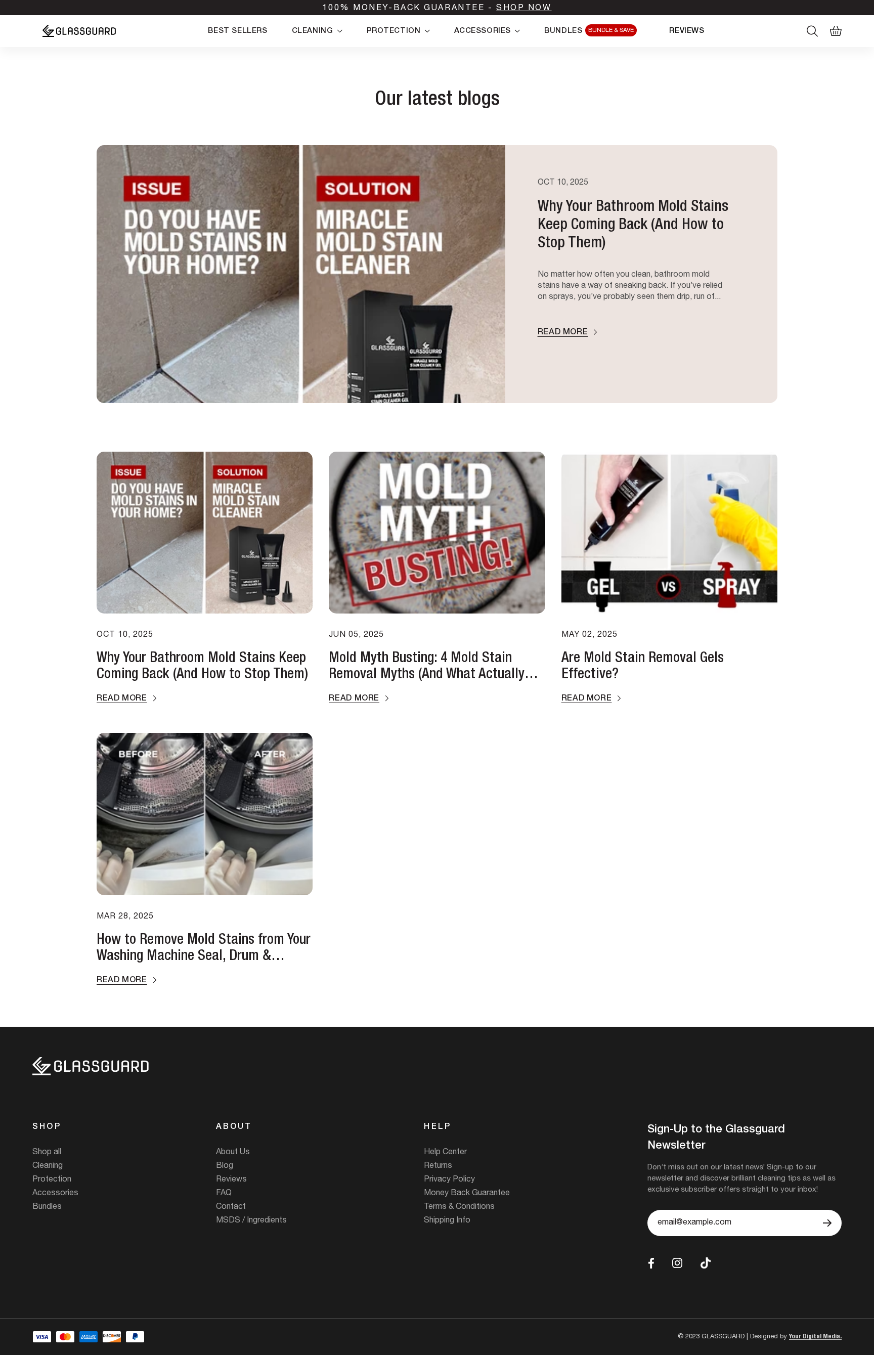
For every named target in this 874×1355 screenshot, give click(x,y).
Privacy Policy (449, 1180)
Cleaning (47, 1166)
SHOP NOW (523, 9)
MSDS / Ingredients (251, 1221)
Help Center (445, 1153)
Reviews (231, 1180)
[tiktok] (706, 1263)
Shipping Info (447, 1221)
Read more (563, 333)
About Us (233, 1153)
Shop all (46, 1153)
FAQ (224, 1194)
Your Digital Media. (815, 1337)
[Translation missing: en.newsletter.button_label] (827, 1223)
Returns (438, 1166)
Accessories (55, 1194)
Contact (231, 1207)
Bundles (47, 1207)
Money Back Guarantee (467, 1194)
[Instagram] (677, 1263)
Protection (51, 1180)
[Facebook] (651, 1263)
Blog (224, 1166)
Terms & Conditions (459, 1207)
